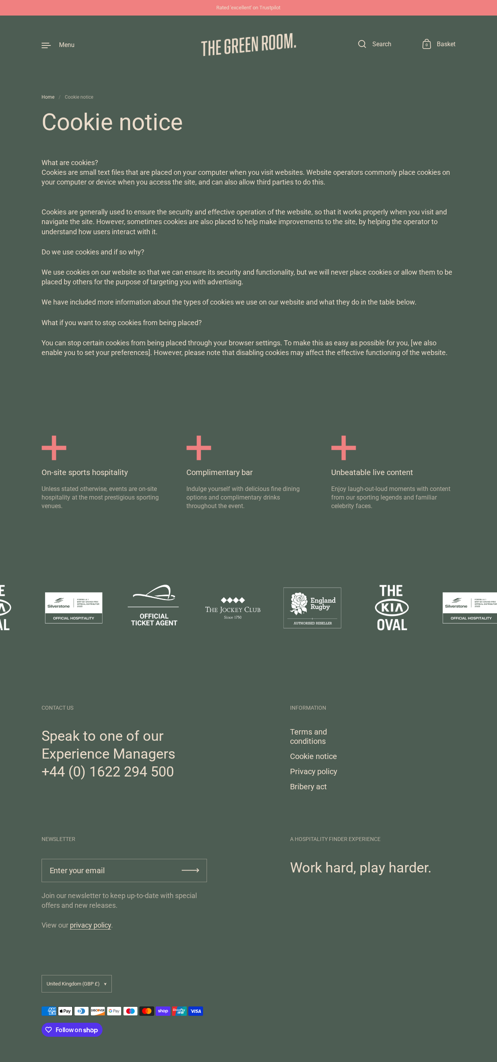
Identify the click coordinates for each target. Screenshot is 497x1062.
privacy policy (90, 925)
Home (48, 97)
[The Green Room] (248, 44)
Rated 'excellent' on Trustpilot (248, 7)
